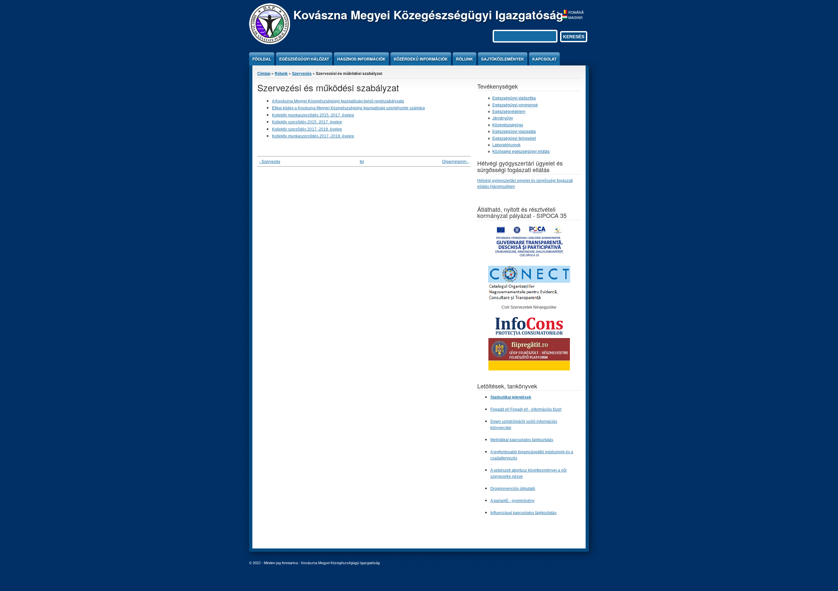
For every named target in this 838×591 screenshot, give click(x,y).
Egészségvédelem (508, 111)
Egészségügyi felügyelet (514, 138)
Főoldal (261, 59)
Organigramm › (455, 161)
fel (362, 161)
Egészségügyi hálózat (304, 59)
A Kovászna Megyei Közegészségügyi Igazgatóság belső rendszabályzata (338, 101)
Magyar (575, 17)
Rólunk (464, 59)
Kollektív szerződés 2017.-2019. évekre (307, 129)
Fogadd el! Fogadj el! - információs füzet (525, 409)
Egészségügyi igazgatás (514, 131)
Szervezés (302, 73)
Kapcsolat (544, 59)
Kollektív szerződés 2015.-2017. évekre (307, 122)
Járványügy (502, 117)
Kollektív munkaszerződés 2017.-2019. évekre (313, 136)
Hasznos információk (361, 59)
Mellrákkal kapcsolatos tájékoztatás (521, 440)
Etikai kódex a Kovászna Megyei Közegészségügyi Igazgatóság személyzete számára (348, 108)
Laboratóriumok (506, 144)
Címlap (263, 73)
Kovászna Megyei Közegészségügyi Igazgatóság (428, 14)
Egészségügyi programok (515, 104)
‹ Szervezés (269, 161)
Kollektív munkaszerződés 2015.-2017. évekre (313, 115)
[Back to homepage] (269, 42)
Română (575, 12)
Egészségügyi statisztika (514, 97)
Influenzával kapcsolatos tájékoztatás (523, 512)
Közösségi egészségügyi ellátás (521, 151)
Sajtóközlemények (502, 59)
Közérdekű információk (421, 59)
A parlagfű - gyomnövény (512, 500)
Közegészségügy (507, 124)
